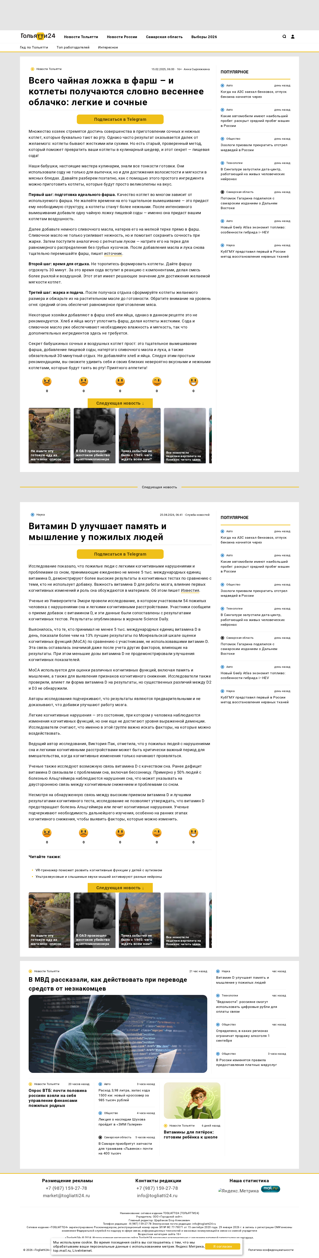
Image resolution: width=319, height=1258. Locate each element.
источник (113, 253)
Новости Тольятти (49, 69)
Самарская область (240, 192)
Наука (230, 245)
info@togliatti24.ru (157, 1195)
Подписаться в (120, 119)
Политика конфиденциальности (271, 1250)
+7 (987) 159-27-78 (66, 1188)
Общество (233, 138)
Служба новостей (197, 514)
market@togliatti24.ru (66, 1195)
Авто (229, 85)
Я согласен (222, 1246)
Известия (190, 590)
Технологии (234, 163)
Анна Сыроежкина (197, 69)
